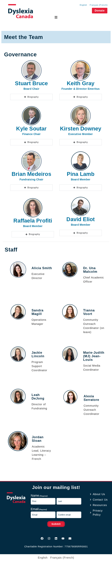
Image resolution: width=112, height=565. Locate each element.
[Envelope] (70, 538)
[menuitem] (83, 5)
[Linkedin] (56, 538)
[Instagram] (49, 538)
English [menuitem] (83, 5)
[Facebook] (42, 538)
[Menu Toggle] (56, 17)
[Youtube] (63, 538)
